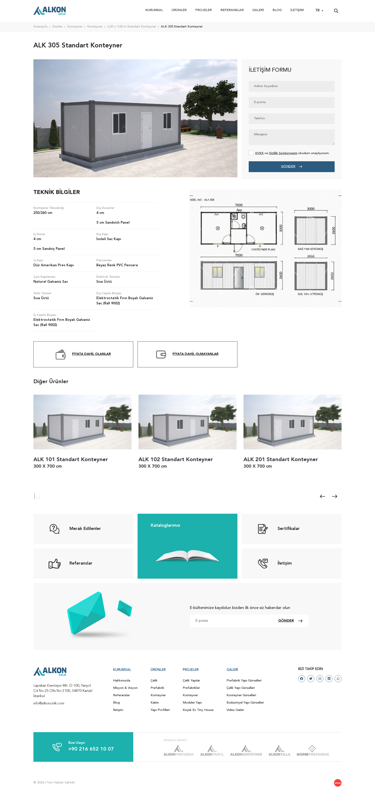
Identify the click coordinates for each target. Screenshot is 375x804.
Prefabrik (157, 688)
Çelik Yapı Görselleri (241, 688)
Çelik (154, 680)
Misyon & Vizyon (125, 688)
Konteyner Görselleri (241, 695)
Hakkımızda (121, 680)
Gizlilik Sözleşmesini (283, 153)
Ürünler (179, 10)
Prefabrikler (191, 688)
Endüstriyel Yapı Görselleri (245, 702)
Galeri (258, 10)
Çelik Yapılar (191, 680)
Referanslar (232, 10)
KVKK (259, 153)
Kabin (155, 702)
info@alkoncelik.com (48, 703)
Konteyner (158, 695)
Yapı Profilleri (160, 710)
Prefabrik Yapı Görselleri (244, 680)
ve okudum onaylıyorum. (292, 153)
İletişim (297, 10)
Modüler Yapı (192, 702)
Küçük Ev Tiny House (198, 710)
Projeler (203, 10)
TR (317, 10)
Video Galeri (235, 710)
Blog (277, 10)
